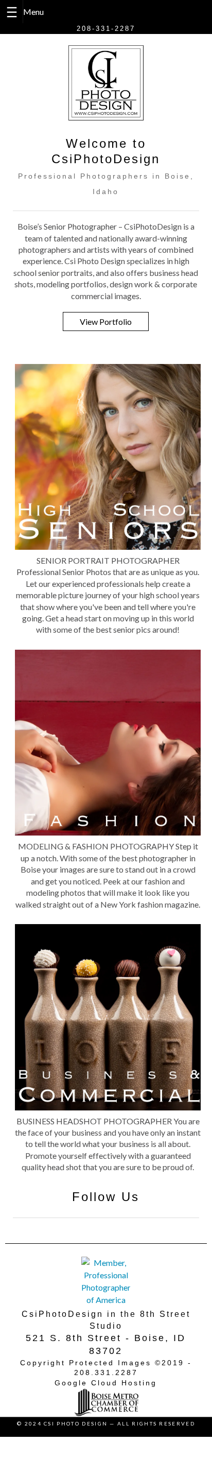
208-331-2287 (106, 28)
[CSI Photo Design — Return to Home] (106, 82)
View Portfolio (106, 321)
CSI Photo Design (76, 1423)
